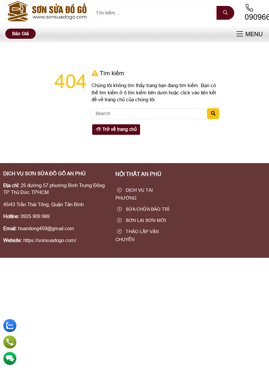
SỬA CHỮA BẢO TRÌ (146, 209)
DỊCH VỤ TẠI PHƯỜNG (134, 194)
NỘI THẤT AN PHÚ (138, 174)
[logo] (48, 21)
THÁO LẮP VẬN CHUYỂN (137, 235)
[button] (240, 34)
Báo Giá (20, 33)
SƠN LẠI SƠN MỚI (145, 220)
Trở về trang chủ (119, 129)
